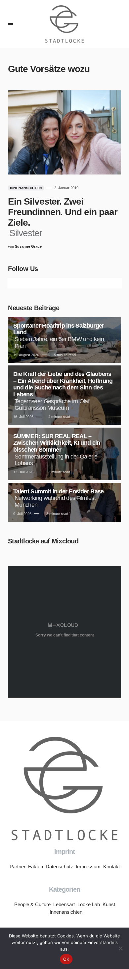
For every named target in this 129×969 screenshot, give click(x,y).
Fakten (35, 866)
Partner (17, 866)
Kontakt (111, 866)
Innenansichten (26, 188)
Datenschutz (59, 866)
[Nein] (120, 948)
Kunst (109, 904)
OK (66, 959)
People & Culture (32, 904)
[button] (10, 24)
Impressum (88, 866)
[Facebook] (21, 283)
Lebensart (64, 904)
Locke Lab (88, 904)
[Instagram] (43, 283)
